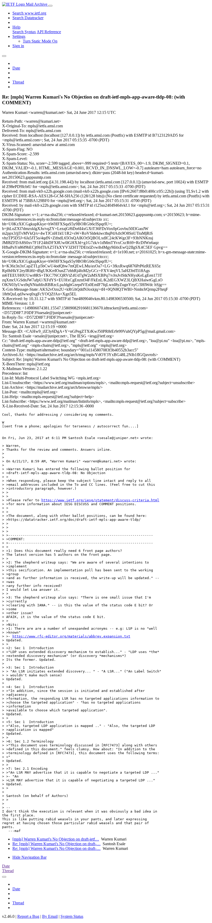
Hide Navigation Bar (29, 857)
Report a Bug (28, 916)
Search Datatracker (27, 18)
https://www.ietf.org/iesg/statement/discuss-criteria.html (100, 500)
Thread (18, 82)
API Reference (49, 32)
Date (16, 68)
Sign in (18, 46)
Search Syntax (24, 32)
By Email (50, 916)
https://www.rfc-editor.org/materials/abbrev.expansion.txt (71, 636)
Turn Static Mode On (40, 41)
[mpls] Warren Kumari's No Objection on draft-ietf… (55, 839)
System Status (71, 916)
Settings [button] (18, 36)
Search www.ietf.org (29, 13)
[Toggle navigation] (50, 5)
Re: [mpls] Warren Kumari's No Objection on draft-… (56, 844)
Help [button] (16, 27)
